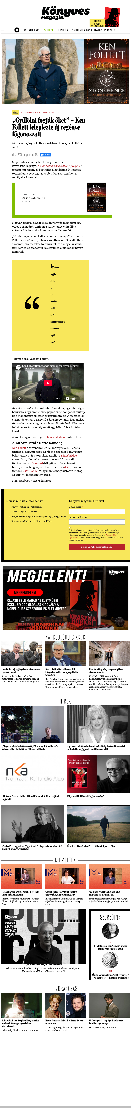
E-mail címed (76, 507)
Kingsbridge (69, 455)
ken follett (24, 113)
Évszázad (37, 463)
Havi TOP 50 (49, 30)
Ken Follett (19, 448)
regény (53, 113)
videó (57, 113)
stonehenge (46, 113)
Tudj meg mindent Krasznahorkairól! (98, 24)
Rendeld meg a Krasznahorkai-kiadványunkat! (94, 30)
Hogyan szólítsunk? (78, 517)
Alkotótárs (35, 30)
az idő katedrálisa (34, 113)
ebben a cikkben (54, 437)
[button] (2, 30)
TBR (25, 30)
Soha (67, 467)
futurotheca (63, 30)
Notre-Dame (29, 471)
